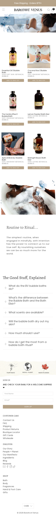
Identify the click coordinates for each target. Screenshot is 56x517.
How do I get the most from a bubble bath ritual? (28, 343)
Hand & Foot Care (12, 489)
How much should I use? (24, 333)
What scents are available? (26, 312)
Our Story (7, 448)
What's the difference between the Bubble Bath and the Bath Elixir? (28, 300)
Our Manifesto (10, 454)
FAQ (5, 423)
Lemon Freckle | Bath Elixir (38, 114)
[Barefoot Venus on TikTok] (14, 467)
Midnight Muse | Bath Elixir (37, 159)
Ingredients (8, 457)
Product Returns (11, 429)
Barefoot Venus (31, 513)
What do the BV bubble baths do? (27, 287)
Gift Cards (8, 435)
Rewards (7, 463)
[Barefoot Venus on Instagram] (10, 467)
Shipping (7, 426)
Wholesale (8, 438)
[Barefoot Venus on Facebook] (7, 467)
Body (5, 483)
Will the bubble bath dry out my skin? (29, 322)
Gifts (5, 492)
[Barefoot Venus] (28, 10)
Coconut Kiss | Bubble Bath (37, 72)
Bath (5, 480)
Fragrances (8, 486)
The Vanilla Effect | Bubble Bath (10, 115)
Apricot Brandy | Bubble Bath (12, 159)
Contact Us (8, 420)
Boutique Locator (11, 432)
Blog (5, 460)
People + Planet (10, 451)
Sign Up (28, 407)
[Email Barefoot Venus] (4, 467)
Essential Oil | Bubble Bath (11, 72)
